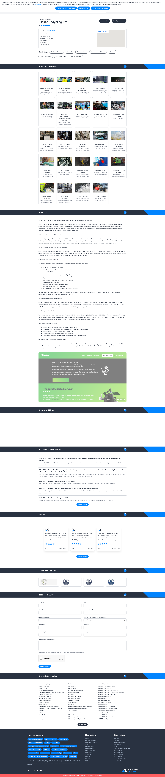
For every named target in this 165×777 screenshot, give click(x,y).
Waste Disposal (73, 717)
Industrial (46, 749)
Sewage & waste (73, 700)
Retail (75, 753)
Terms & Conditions (119, 742)
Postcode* (41, 624)
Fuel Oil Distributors (44, 700)
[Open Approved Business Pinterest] (34, 770)
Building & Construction (35, 742)
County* (86, 632)
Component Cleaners (45, 694)
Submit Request (44, 666)
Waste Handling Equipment (106, 686)
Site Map (116, 738)
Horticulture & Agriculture (68, 746)
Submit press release (119, 21)
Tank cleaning (72, 711)
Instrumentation (33, 753)
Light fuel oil (42, 713)
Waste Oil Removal (104, 700)
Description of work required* (46, 639)
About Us (69, 52)
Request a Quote (61, 56)
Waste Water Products (105, 715)
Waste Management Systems (107, 694)
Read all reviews (82, 556)
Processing (67, 753)
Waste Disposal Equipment (76, 719)
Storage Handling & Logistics (59, 756)
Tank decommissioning (75, 713)
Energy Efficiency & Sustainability (38, 746)
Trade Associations (45, 56)
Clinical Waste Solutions (45, 690)
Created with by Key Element (94, 775)
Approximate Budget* (44, 617)
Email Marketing (89, 748)
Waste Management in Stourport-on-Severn (111, 692)
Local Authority (56, 753)
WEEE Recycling (103, 719)
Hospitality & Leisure (34, 749)
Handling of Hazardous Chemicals (48, 706)
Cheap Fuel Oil (42, 688)
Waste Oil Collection (104, 696)
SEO (86, 744)
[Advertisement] (82, 429)
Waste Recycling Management (107, 708)
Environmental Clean (44, 698)
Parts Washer (72, 688)
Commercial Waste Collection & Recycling (51, 692)
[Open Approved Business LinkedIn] (37, 770)
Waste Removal (103, 713)
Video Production (90, 750)
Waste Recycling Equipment (106, 706)
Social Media (88, 752)
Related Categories (76, 56)
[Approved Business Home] (130, 770)
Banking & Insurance (50, 739)
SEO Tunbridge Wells (120, 758)
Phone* (40, 610)
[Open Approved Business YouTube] (41, 770)
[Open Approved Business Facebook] (28, 770)
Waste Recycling (103, 704)
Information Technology (59, 749)
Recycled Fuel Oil (73, 692)
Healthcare (54, 746)
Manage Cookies (83, 8)
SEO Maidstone (118, 752)
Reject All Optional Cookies (100, 8)
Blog (115, 746)
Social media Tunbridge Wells (122, 748)
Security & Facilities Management (38, 756)
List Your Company (90, 740)
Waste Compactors (74, 715)
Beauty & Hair (63, 739)
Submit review (104, 21)
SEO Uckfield (117, 760)
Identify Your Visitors (91, 742)
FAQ (86, 760)
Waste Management (104, 688)
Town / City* (42, 632)
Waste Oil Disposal (103, 698)
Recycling (71, 694)
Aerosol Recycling (44, 684)
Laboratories (45, 753)
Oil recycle (41, 719)
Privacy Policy (38, 4)
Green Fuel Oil (42, 704)
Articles (87, 758)
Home (87, 738)
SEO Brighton (118, 750)
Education (55, 742)
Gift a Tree (88, 754)
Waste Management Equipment (108, 690)
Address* (86, 624)
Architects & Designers (35, 739)
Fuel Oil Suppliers (43, 702)
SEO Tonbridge (118, 756)
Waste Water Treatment (105, 717)
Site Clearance (72, 702)
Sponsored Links (81, 52)
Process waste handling (75, 690)
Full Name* (41, 602)
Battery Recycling (43, 686)
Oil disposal (41, 717)
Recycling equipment (74, 696)
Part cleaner (72, 684)
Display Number (50, 30)
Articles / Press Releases (98, 52)
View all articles (82, 504)
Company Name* (88, 610)
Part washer (72, 686)
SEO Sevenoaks (118, 754)
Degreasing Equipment (45, 696)
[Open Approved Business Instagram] (31, 770)
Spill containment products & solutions (80, 706)
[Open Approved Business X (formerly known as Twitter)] (44, 770)
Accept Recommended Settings (66, 8)
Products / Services (56, 52)
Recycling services (74, 698)
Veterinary (73, 756)
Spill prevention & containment (77, 708)
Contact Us (82, 724)
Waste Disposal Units (104, 684)
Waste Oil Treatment (104, 702)
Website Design (89, 746)
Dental (47, 742)
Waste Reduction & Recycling (107, 711)
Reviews (112, 52)
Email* (85, 602)
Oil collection (42, 715)
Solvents (71, 704)
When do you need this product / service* (95, 617)
